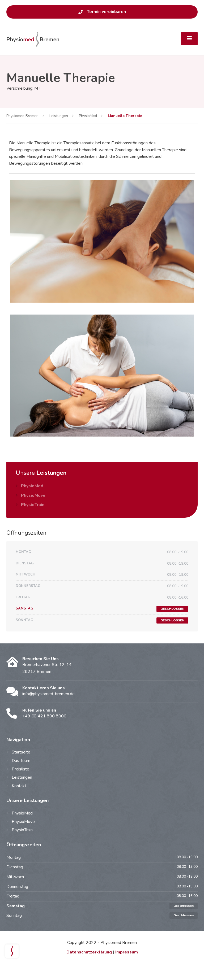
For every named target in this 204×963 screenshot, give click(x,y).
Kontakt (19, 786)
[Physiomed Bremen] (33, 39)
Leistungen (22, 777)
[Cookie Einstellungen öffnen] (12, 956)
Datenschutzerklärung (89, 952)
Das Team (21, 761)
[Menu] (189, 38)
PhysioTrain (32, 505)
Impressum (126, 952)
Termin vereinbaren (106, 12)
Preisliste (20, 769)
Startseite (21, 752)
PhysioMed (32, 486)
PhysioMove (33, 495)
